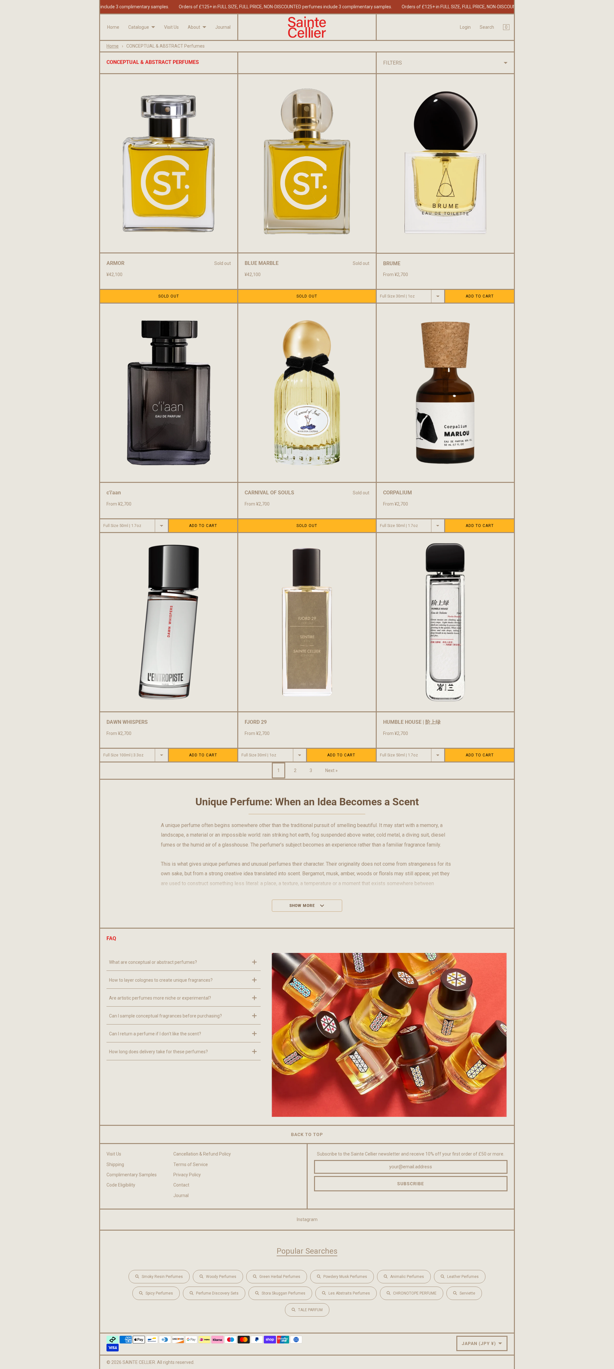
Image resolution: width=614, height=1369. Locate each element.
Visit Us (171, 27)
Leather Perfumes (463, 1276)
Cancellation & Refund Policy (202, 1153)
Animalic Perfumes (407, 1276)
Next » (331, 770)
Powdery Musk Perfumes (345, 1276)
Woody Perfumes (221, 1276)
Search (487, 27)
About (194, 27)
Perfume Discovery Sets (217, 1293)
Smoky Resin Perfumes (162, 1276)
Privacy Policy (187, 1174)
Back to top (307, 1134)
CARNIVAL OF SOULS (269, 493)
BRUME (391, 263)
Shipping (115, 1164)
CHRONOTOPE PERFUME (415, 1293)
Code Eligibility (120, 1184)
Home (113, 27)
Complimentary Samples (131, 1174)
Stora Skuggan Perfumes (283, 1293)
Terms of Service (190, 1164)
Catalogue (138, 27)
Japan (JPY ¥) (479, 1343)
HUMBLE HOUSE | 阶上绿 (412, 722)
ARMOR (115, 263)
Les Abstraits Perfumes (349, 1293)
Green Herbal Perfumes (279, 1276)
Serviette (467, 1293)
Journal (223, 27)
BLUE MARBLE (262, 263)
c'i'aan (113, 493)
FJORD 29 (256, 722)
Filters (392, 63)
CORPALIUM (397, 493)
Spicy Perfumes (159, 1293)
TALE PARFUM (310, 1310)
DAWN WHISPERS (127, 722)
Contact (181, 1184)
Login (465, 27)
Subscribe (410, 1183)
